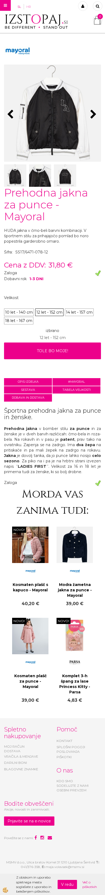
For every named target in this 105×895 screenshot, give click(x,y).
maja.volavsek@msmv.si (65, 867)
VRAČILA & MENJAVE (21, 756)
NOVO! (19, 530)
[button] (94, 114)
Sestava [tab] (28, 390)
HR (28, 7)
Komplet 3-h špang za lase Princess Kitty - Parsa (74, 683)
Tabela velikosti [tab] (76, 390)
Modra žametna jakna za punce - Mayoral (75, 590)
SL (19, 7)
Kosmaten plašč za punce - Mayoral (30, 681)
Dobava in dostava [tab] (28, 397)
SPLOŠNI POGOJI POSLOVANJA (71, 749)
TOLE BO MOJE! (52, 350)
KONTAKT (64, 741)
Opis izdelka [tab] (28, 382)
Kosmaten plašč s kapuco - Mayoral (30, 587)
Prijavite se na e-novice (29, 821)
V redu (67, 884)
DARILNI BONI (15, 763)
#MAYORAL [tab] (76, 382)
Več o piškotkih (89, 884)
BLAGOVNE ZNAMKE (21, 769)
